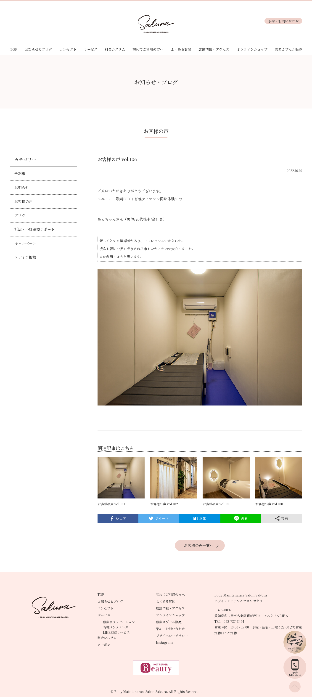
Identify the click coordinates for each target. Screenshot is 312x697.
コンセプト (68, 49)
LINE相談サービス (116, 632)
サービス (91, 49)
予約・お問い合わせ (283, 21)
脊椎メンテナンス (115, 627)
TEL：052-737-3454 (229, 621)
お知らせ (21, 187)
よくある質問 (181, 49)
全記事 (19, 173)
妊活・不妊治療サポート (34, 229)
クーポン (104, 644)
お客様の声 (23, 201)
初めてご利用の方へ (147, 49)
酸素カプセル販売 (288, 49)
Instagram (164, 642)
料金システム (115, 49)
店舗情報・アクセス (213, 49)
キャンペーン (25, 243)
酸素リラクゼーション (119, 622)
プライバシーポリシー (172, 635)
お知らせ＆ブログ (38, 49)
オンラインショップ (252, 49)
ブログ (19, 215)
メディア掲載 (25, 257)
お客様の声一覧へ (198, 545)
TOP (13, 49)
